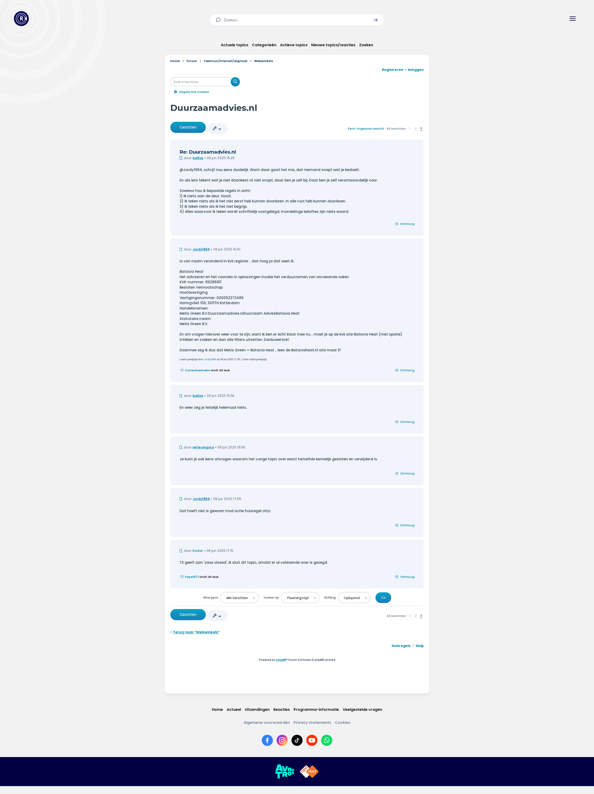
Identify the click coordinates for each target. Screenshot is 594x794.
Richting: (330, 597)
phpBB (281, 660)
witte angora (203, 447)
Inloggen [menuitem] (416, 69)
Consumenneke (197, 370)
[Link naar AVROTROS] (284, 771)
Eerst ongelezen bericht (366, 128)
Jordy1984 (201, 249)
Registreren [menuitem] (392, 69)
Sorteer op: (272, 597)
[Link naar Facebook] (267, 740)
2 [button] (415, 128)
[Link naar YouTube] (311, 740)
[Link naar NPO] (309, 771)
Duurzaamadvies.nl (213, 107)
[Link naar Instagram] (282, 740)
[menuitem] (401, 645)
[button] (375, 20)
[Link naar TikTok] (297, 740)
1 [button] (409, 128)
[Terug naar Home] (21, 18)
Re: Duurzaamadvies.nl (208, 152)
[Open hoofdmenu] (572, 18)
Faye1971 (192, 577)
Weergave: (211, 597)
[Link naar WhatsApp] (326, 740)
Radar (198, 551)
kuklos (198, 158)
